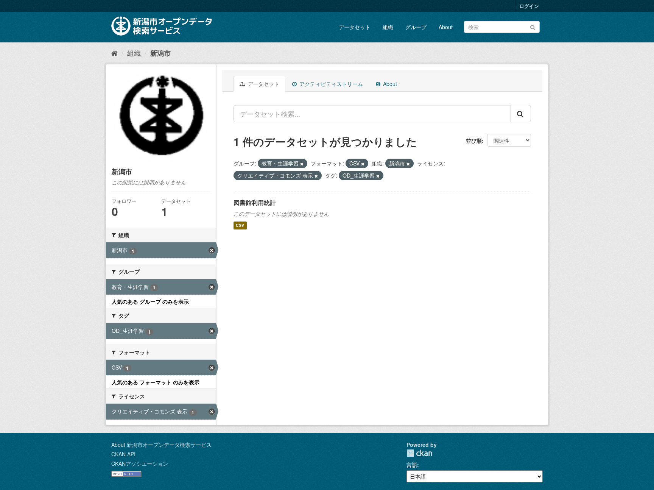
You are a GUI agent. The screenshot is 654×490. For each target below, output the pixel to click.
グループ (416, 27)
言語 (411, 464)
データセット (355, 27)
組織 (388, 27)
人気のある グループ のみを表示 (150, 301)
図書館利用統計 (255, 202)
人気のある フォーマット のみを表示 (155, 382)
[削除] (302, 164)
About (446, 27)
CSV (240, 225)
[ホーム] (114, 53)
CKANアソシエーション (139, 463)
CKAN (419, 453)
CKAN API (123, 454)
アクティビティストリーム (330, 83)
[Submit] (532, 26)
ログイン (529, 5)
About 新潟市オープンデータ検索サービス (161, 444)
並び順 (474, 140)
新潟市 (160, 53)
